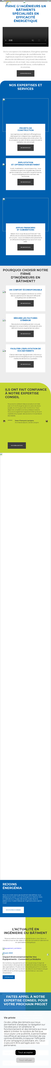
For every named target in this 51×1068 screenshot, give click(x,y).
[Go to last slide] (3, 954)
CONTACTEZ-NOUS (25, 73)
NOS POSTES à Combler (13, 910)
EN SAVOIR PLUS (25, 147)
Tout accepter (25, 1052)
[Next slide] (47, 421)
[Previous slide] (4, 421)
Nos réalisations (17, 445)
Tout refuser (25, 1060)
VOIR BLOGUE (9, 977)
